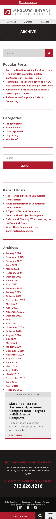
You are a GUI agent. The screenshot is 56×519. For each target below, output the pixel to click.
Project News (13, 127)
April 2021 (12, 323)
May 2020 (11, 343)
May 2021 (11, 319)
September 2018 (15, 378)
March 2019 (12, 374)
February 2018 (14, 389)
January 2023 (13, 292)
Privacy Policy (42, 502)
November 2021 (15, 311)
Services (11, 21)
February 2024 (14, 272)
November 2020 (15, 327)
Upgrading (12, 135)
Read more (16, 435)
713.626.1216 (29, 2)
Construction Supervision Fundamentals (29, 70)
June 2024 (11, 265)
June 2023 (11, 280)
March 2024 (12, 268)
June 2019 (11, 362)
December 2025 (15, 257)
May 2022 (11, 304)
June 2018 (11, 382)
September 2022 (15, 300)
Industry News (14, 123)
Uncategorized (14, 131)
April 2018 (12, 386)
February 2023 (14, 288)
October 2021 (13, 315)
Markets (27, 21)
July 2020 (11, 339)
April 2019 (12, 370)
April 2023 (12, 284)
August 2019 (13, 358)
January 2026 (13, 253)
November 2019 (15, 354)
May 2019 (11, 366)
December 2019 (15, 350)
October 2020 (13, 331)
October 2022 (13, 296)
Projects (44, 21)
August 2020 (13, 335)
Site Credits (11, 502)
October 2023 (13, 276)
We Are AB (12, 139)
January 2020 (13, 346)
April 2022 (12, 307)
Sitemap (26, 502)
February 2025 (14, 261)
